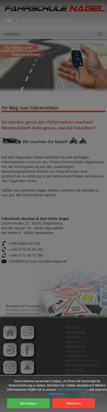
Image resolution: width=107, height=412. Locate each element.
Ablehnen (73, 403)
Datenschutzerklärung (72, 389)
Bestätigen (28, 403)
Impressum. (57, 394)
